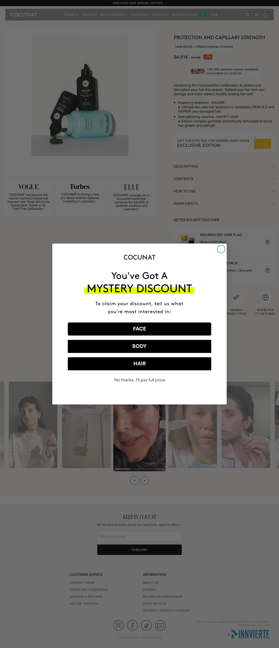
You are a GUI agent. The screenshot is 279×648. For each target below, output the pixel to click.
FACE (139, 329)
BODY (139, 346)
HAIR (139, 363)
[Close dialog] (221, 249)
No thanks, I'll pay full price (139, 380)
